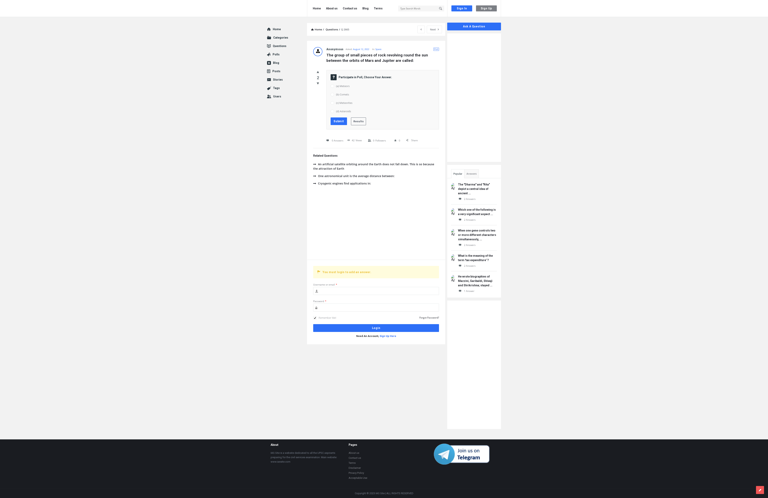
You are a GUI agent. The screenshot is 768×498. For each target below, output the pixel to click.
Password (319, 301)
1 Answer (469, 291)
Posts (276, 71)
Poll (436, 49)
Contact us (350, 8)
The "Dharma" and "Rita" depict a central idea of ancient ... (474, 189)
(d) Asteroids (343, 111)
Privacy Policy (356, 472)
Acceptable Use (358, 477)
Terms (378, 8)
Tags (276, 88)
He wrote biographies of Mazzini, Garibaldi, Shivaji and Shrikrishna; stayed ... (475, 281)
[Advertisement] (376, 226)
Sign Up (486, 8)
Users (277, 96)
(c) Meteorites (344, 103)
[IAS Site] (287, 8)
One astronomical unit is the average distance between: (356, 176)
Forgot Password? (429, 317)
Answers (471, 173)
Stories (278, 79)
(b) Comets (342, 94)
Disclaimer (355, 467)
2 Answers (470, 199)
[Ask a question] (760, 490)
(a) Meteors (343, 86)
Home (317, 8)
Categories (280, 37)
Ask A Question (474, 26)
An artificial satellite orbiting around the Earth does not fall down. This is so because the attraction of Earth (373, 166)
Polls (276, 54)
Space (378, 49)
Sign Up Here (388, 336)
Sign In (462, 8)
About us (332, 8)
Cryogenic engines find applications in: (344, 183)
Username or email (325, 284)
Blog (365, 8)
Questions (279, 46)
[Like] (318, 71)
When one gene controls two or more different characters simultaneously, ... (477, 235)
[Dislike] (318, 83)
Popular (457, 173)
